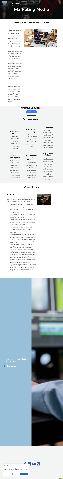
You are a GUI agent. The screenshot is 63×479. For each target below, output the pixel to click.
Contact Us (11, 366)
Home (31, 4)
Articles (49, 4)
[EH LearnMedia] (4, 4)
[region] (16, 470)
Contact (59, 4)
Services (37, 4)
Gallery (43, 4)
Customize (8, 473)
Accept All (24, 473)
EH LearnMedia (13, 3)
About (54, 4)
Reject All (16, 473)
